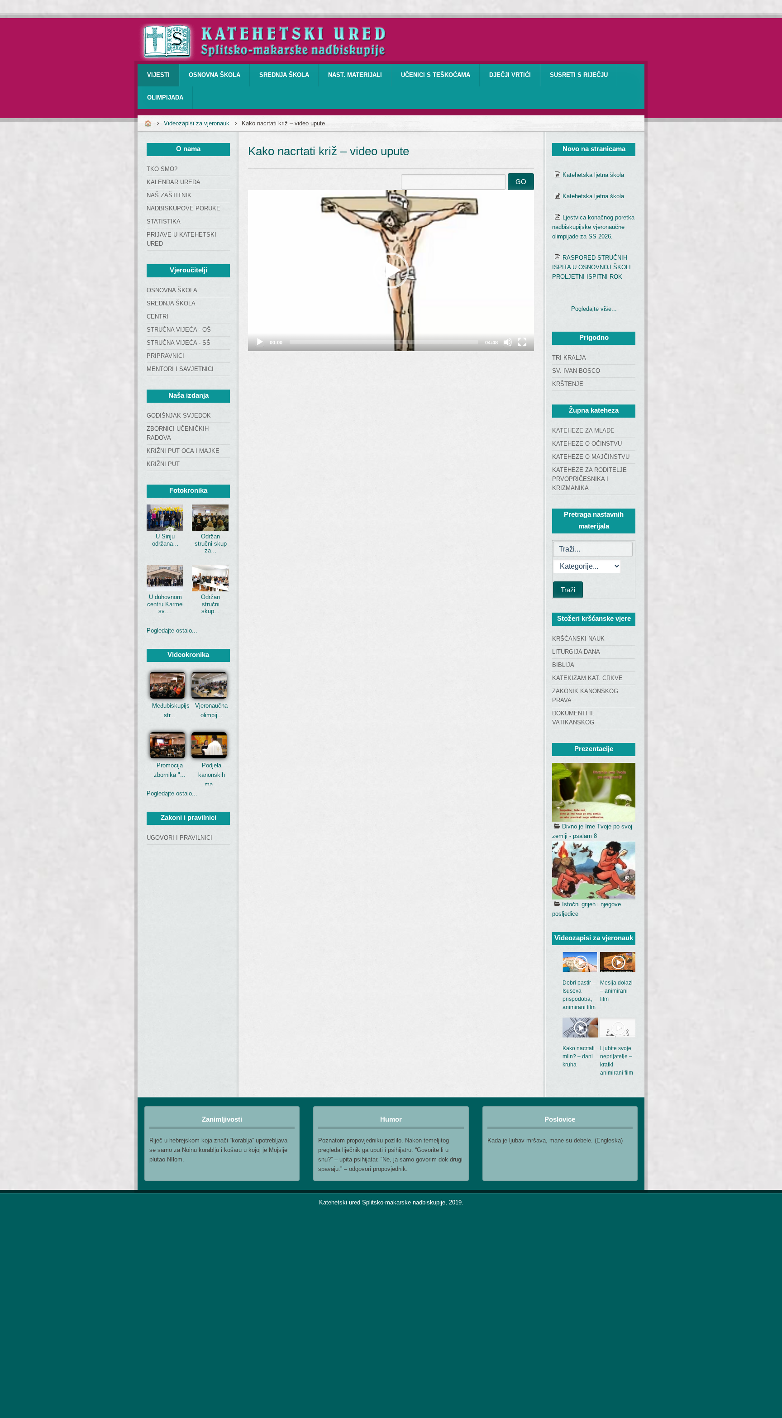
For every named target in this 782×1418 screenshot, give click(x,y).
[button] (391, 270)
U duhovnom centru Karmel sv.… (165, 604)
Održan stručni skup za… (211, 543)
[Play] (259, 342)
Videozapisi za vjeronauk (196, 123)
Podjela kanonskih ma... (211, 775)
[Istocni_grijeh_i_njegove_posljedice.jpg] (593, 870)
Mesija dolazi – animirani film (616, 991)
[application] (391, 270)
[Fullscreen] (522, 342)
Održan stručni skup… (210, 604)
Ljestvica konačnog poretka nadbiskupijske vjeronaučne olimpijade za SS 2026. (593, 227)
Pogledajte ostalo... (172, 630)
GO (520, 182)
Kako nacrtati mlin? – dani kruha (579, 1056)
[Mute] (507, 342)
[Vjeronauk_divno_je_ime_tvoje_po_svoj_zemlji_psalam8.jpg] (593, 792)
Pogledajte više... (594, 308)
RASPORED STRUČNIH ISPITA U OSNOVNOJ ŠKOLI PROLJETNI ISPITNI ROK (591, 267)
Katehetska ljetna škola (593, 174)
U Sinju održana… (165, 540)
